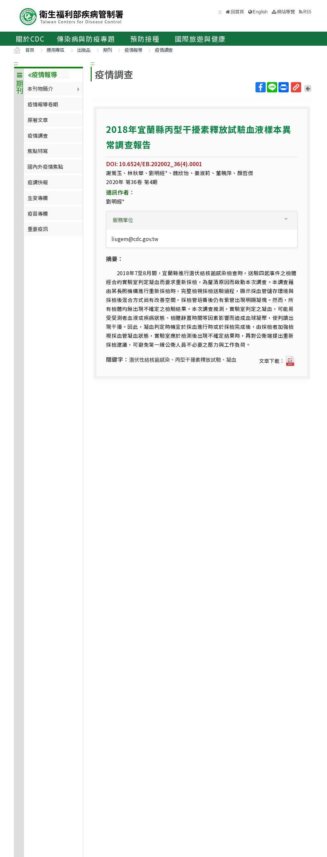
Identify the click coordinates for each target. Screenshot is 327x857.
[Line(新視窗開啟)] (272, 87)
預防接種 (144, 38)
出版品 (83, 49)
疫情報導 (133, 49)
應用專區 (56, 49)
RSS (307, 11)
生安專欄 (37, 198)
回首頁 (237, 11)
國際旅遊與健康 (200, 38)
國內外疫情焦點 (45, 166)
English (260, 11)
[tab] (201, 220)
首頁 (29, 49)
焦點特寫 (37, 151)
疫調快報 (37, 182)
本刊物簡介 (40, 88)
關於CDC (30, 38)
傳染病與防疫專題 (86, 38)
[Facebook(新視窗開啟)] (260, 87)
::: (16, 63)
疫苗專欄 (37, 213)
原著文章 (37, 120)
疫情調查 (164, 49)
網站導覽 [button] (286, 11)
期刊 (107, 49)
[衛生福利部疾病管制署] (71, 16)
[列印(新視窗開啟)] (283, 87)
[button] (202, 220)
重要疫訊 (37, 229)
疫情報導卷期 (42, 104)
